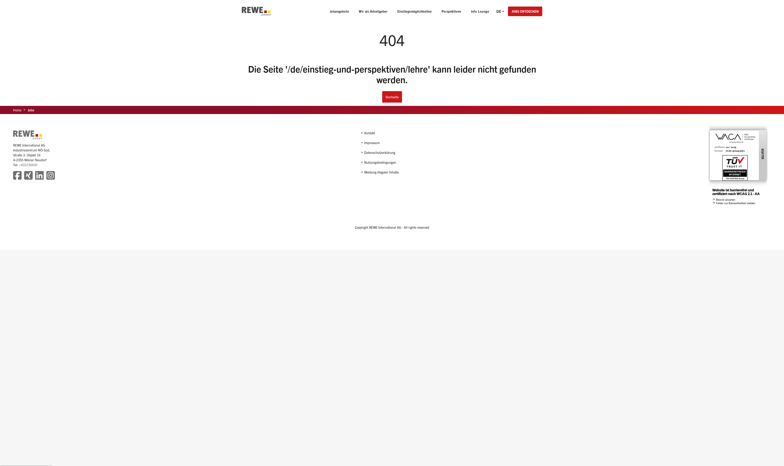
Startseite (392, 97)
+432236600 (28, 165)
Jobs (31, 110)
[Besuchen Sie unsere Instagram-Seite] (50, 175)
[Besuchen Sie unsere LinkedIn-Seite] (39, 175)
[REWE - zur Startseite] (256, 11)
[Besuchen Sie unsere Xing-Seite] (28, 175)
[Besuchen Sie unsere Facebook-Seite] (17, 175)
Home (17, 110)
